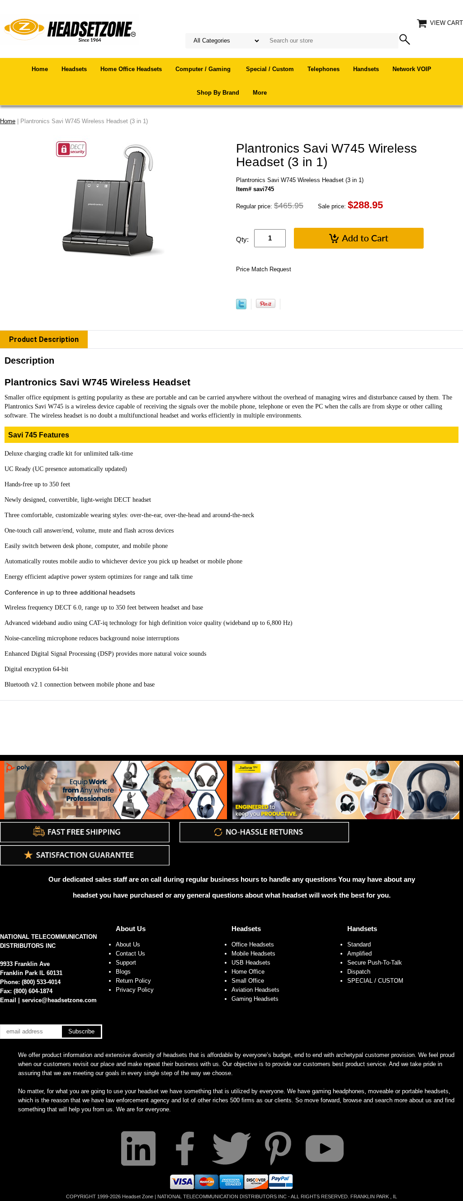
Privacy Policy (135, 989)
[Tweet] (241, 307)
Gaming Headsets (255, 998)
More (260, 92)
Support (126, 962)
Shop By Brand (218, 92)
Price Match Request (263, 269)
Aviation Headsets (255, 989)
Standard (359, 944)
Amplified (359, 953)
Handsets (366, 69)
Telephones (323, 69)
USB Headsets (251, 962)
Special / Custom (270, 69)
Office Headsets (253, 944)
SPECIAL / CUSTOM (375, 980)
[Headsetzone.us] (69, 29)
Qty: (242, 239)
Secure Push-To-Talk (374, 962)
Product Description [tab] (44, 339)
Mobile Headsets (253, 953)
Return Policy (133, 980)
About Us (131, 928)
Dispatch (358, 971)
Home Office (248, 971)
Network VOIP (411, 69)
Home (40, 69)
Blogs (123, 971)
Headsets (74, 69)
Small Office (248, 980)
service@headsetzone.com (59, 1000)
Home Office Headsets (131, 69)
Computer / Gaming (203, 69)
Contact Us (130, 953)
